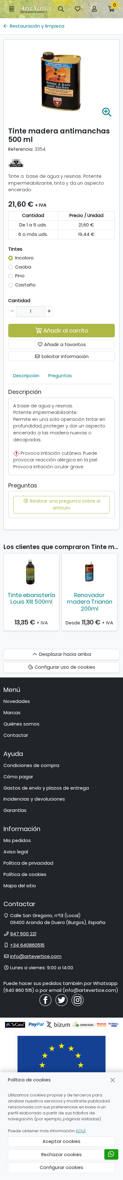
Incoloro (24, 258)
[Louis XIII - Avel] (16, 163)
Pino (20, 276)
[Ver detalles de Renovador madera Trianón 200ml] (89, 571)
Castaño (25, 285)
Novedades (16, 701)
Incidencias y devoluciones (34, 799)
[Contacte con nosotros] (111, 1154)
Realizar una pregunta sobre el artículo (64, 504)
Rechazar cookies (61, 1154)
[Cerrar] (112, 1080)
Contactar (15, 735)
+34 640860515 (27, 945)
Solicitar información (64, 356)
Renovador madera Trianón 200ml (89, 601)
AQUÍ (80, 1131)
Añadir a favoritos (64, 344)
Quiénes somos (21, 724)
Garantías (14, 810)
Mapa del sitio (19, 886)
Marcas (11, 713)
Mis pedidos (17, 840)
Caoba (23, 267)
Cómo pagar (18, 777)
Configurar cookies (61, 1167)
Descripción (26, 375)
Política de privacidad (28, 863)
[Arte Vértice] (36, 9)
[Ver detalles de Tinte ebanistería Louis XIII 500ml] (31, 571)
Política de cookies (24, 874)
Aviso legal (15, 852)
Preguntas (60, 375)
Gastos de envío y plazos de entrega (46, 788)
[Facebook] (45, 1000)
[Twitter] (61, 1000)
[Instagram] (77, 1000)
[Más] (49, 311)
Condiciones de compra (31, 765)
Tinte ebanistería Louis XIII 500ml (31, 598)
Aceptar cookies (61, 1141)
